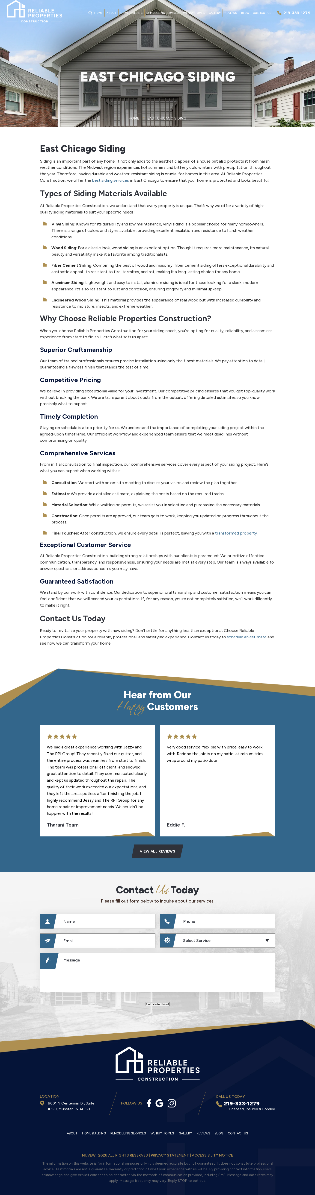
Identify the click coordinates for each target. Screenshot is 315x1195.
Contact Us (262, 13)
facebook (149, 1103)
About (111, 13)
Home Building (131, 13)
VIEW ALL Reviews (157, 851)
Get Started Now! (157, 1004)
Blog (245, 13)
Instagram (172, 1103)
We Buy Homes (194, 13)
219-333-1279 (296, 13)
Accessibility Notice (212, 1155)
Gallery (215, 13)
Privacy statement (170, 1155)
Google (159, 1103)
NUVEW (88, 1155)
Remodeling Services (162, 13)
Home (98, 13)
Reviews (231, 13)
